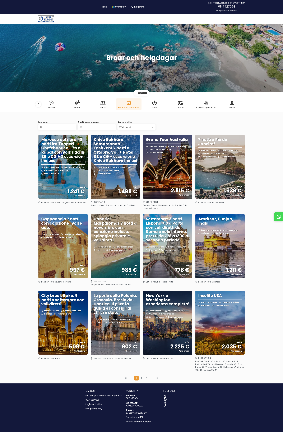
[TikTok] (164, 404)
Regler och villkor (94, 404)
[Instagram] (164, 401)
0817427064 (226, 6)
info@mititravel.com (226, 10)
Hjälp (104, 6)
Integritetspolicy (93, 408)
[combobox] (97, 127)
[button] (38, 104)
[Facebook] (164, 398)
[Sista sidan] (157, 378)
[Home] (164, 395)
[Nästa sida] (152, 378)
